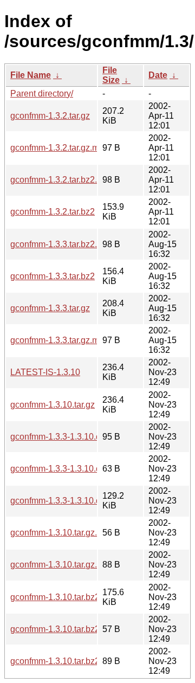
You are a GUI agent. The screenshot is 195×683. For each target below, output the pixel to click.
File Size (111, 75)
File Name (30, 75)
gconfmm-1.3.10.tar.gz (52, 404)
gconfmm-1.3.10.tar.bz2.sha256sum (78, 661)
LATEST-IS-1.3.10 (45, 372)
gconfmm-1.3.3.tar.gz (50, 308)
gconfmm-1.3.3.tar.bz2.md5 (62, 244)
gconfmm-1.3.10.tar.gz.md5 (62, 532)
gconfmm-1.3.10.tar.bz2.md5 (64, 629)
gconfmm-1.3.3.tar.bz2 (52, 276)
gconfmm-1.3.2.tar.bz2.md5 (62, 179)
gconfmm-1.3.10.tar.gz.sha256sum (76, 564)
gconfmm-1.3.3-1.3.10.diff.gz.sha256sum (88, 436)
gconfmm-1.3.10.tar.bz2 (55, 597)
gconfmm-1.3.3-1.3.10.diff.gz (64, 500)
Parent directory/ (41, 93)
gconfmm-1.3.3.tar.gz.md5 (59, 340)
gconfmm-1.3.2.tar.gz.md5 (59, 147)
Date (157, 75)
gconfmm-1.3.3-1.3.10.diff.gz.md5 (74, 468)
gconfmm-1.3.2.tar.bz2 (52, 211)
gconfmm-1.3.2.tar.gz (50, 115)
